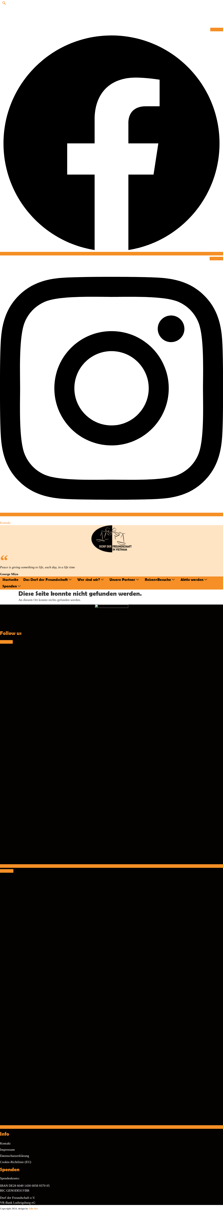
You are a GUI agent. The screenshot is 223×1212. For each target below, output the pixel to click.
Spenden (9, 586)
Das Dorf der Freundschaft (45, 579)
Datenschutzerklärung (14, 1156)
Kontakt (5, 522)
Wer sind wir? (88, 579)
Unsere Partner (122, 579)
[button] (4, 3)
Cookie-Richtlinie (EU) (15, 1162)
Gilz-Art (33, 1208)
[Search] (171, 17)
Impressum (7, 1149)
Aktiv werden (192, 579)
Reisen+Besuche (158, 579)
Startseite (10, 579)
